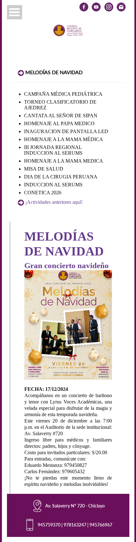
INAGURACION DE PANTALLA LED (66, 131)
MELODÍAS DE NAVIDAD (54, 72)
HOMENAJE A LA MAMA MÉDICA (63, 139)
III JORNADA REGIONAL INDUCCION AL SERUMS (53, 150)
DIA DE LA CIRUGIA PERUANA (60, 176)
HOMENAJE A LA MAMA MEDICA (63, 161)
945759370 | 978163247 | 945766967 (75, 524)
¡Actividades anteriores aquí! (54, 202)
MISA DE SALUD (43, 168)
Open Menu (14, 12)
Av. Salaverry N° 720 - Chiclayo (75, 505)
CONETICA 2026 (42, 192)
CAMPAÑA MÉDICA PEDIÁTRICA (63, 94)
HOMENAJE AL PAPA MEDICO (59, 123)
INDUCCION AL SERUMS (53, 184)
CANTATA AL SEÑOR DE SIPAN (60, 115)
